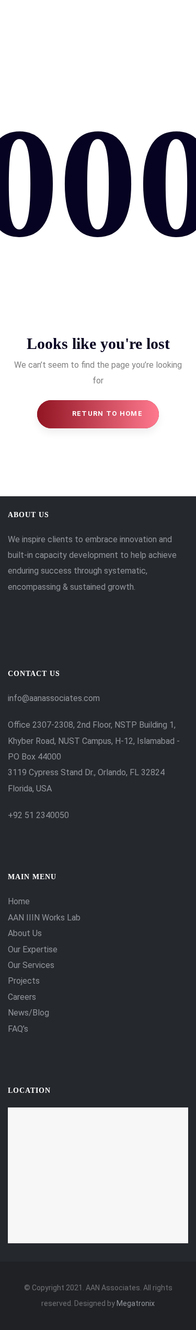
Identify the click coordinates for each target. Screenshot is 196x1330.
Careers (22, 997)
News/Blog (28, 1013)
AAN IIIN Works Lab (44, 918)
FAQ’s (18, 1029)
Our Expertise (32, 949)
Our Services (31, 965)
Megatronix (136, 1303)
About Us (25, 933)
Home (19, 901)
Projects (24, 981)
